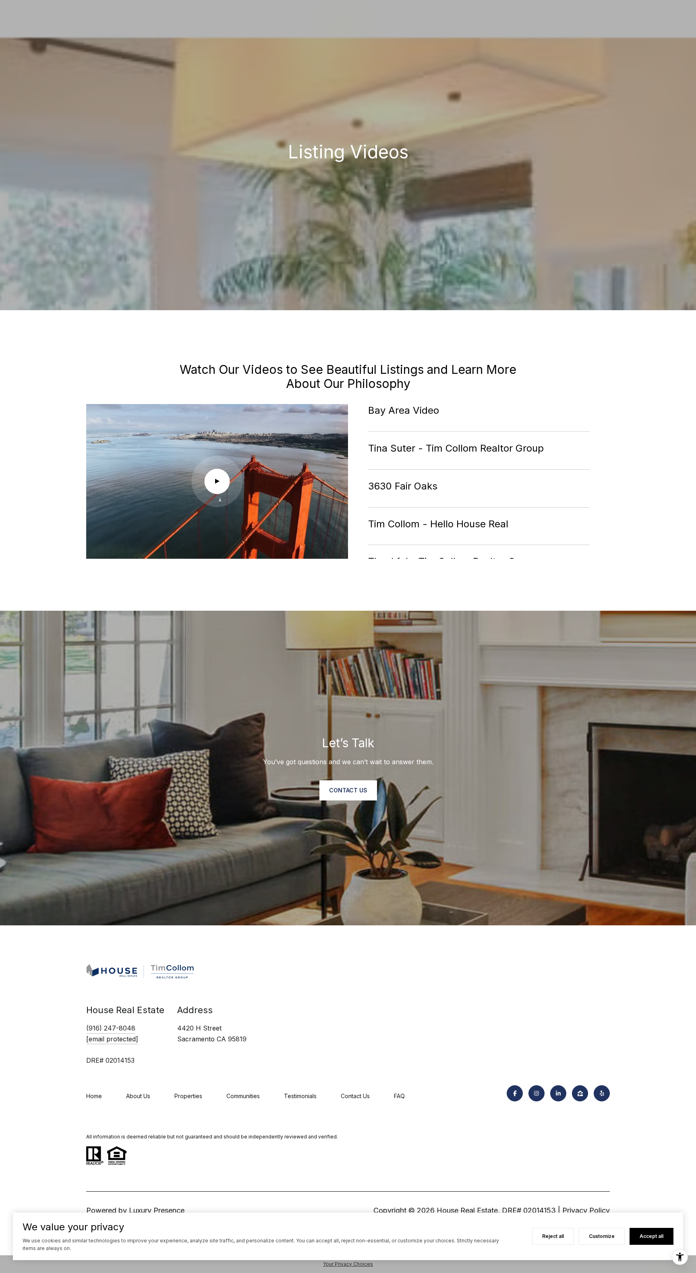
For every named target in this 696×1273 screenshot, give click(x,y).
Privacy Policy (586, 1210)
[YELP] (602, 1093)
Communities (243, 1096)
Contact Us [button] (348, 790)
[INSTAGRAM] (536, 1093)
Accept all (651, 1236)
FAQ (399, 1096)
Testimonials (300, 1096)
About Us (138, 1096)
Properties (188, 1096)
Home (94, 1096)
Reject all (553, 1236)
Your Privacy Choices (348, 1264)
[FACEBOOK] (515, 1093)
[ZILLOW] (580, 1093)
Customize (602, 1236)
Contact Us (355, 1096)
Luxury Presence (156, 1210)
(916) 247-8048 (110, 1028)
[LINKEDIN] (558, 1093)
